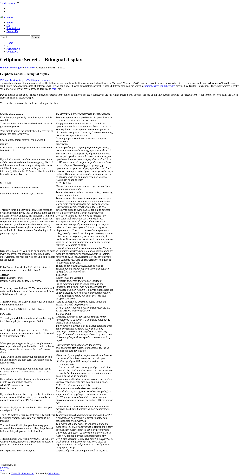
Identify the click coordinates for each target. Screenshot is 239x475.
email (54, 88)
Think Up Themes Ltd (22, 473)
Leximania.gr (17, 80)
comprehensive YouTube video (159, 86)
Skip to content (8, 3)
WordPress (54, 473)
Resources (30, 67)
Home (3, 67)
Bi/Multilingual (15, 67)
